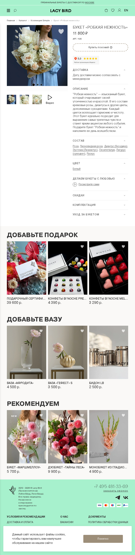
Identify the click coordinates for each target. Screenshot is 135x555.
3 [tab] (41, 85)
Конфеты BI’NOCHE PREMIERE (67, 298)
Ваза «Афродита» (20, 383)
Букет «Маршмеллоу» (24, 467)
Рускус (91, 153)
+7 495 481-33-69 (111, 486)
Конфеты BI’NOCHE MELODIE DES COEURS (108, 298)
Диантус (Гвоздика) (115, 146)
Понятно (103, 538)
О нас (64, 516)
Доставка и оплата (20, 522)
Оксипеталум (107, 149)
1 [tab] (33, 84)
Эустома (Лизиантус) (85, 149)
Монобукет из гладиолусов (108, 467)
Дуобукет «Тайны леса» (66, 467)
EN (126, 10)
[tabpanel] (37, 55)
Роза (76, 146)
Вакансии (66, 522)
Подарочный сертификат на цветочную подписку (26, 298)
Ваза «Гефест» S (60, 383)
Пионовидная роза (91, 146)
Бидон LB (96, 383)
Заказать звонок (115, 491)
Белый (77, 168)
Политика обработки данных (108, 522)
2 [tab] (38, 85)
